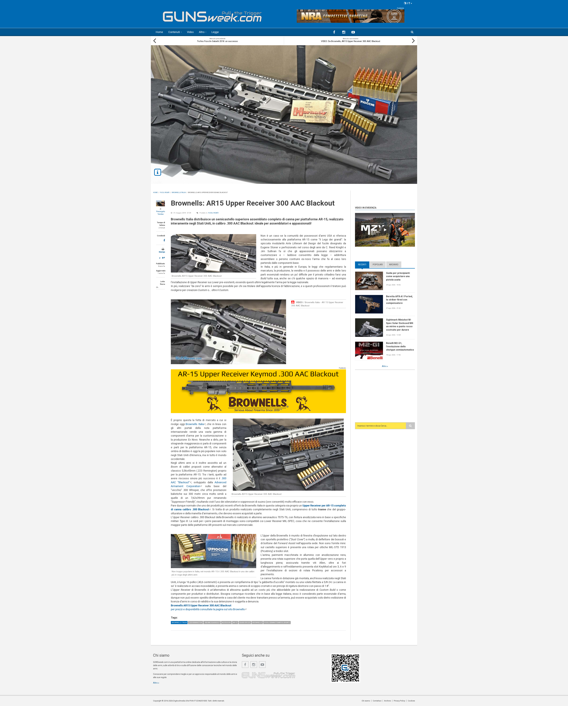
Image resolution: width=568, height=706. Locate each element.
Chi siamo (366, 701)
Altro (201, 32)
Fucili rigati (213, 213)
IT (408, 3)
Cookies (411, 701)
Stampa (162, 252)
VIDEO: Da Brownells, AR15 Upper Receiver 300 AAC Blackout (350, 41)
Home (159, 32)
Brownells (257, 623)
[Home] (212, 15)
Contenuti (174, 32)
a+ (163, 257)
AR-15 (235, 623)
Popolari (378, 264)
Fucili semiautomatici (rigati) (277, 623)
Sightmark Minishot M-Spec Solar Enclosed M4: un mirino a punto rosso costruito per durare (400, 324)
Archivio (393, 264)
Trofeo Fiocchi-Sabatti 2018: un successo (217, 41)
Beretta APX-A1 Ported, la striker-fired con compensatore (399, 299)
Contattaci (377, 701)
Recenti (363, 264)
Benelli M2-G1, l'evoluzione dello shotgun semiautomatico (400, 346)
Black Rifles (244, 623)
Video (190, 32)
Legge (215, 32)
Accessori (226, 623)
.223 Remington (195, 623)
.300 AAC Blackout (212, 623)
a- (160, 258)
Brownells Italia (196, 424)
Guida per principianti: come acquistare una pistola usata (398, 276)
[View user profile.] (160, 203)
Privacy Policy (399, 701)
